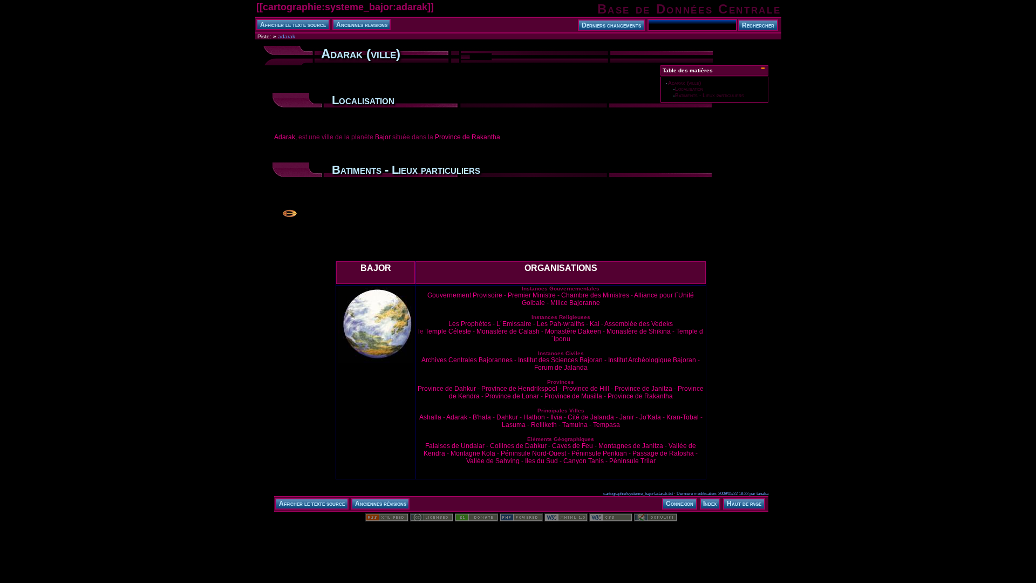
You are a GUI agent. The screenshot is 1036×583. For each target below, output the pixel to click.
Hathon (534, 417)
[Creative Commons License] (431, 519)
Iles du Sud (541, 461)
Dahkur (507, 417)
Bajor (383, 137)
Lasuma (514, 425)
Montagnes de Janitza (630, 446)
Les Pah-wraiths (560, 324)
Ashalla (430, 417)
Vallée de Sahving (493, 461)
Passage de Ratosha (663, 453)
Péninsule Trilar (632, 461)
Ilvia (556, 417)
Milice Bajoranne (575, 303)
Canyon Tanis (583, 461)
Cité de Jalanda (591, 417)
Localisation (689, 89)
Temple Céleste (448, 331)
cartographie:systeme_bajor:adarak (345, 7)
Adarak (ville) (684, 83)
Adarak (284, 137)
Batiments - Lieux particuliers (709, 95)
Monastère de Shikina (638, 331)
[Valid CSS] (610, 519)
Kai (594, 324)
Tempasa (606, 425)
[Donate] (476, 519)
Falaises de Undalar (455, 446)
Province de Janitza (643, 388)
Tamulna (575, 425)
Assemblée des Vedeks (638, 324)
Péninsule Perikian (599, 453)
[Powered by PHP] (521, 519)
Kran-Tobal (682, 417)
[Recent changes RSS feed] (386, 519)
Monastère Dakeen (573, 331)
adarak (286, 36)
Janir (626, 417)
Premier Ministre (532, 295)
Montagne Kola (473, 453)
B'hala (482, 417)
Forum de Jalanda (561, 367)
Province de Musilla (573, 396)
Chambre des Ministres (595, 295)
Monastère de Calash (508, 331)
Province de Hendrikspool (519, 388)
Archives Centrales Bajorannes (467, 360)
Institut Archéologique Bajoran (652, 360)
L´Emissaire (513, 324)
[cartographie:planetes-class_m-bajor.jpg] (375, 362)
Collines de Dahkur (518, 446)
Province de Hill (586, 388)
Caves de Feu (572, 446)
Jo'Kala (650, 417)
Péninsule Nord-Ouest (533, 453)
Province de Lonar (512, 396)
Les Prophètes (469, 324)
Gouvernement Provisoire (464, 295)
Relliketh (544, 425)
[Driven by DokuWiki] (655, 519)
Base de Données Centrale (689, 9)
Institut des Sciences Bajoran (560, 360)
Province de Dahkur (447, 388)
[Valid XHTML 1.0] (566, 519)
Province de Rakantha (467, 137)
